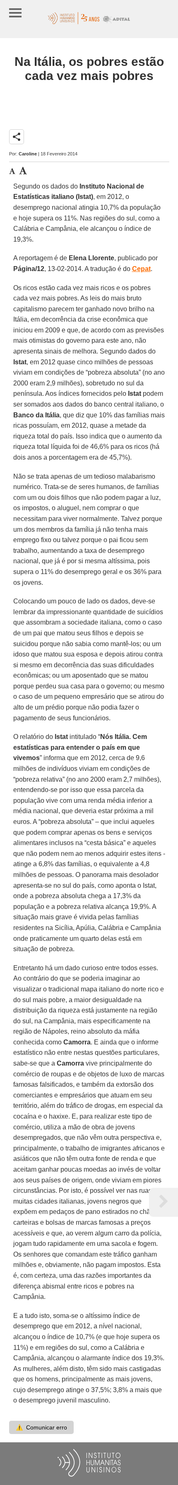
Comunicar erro (41, 1427)
